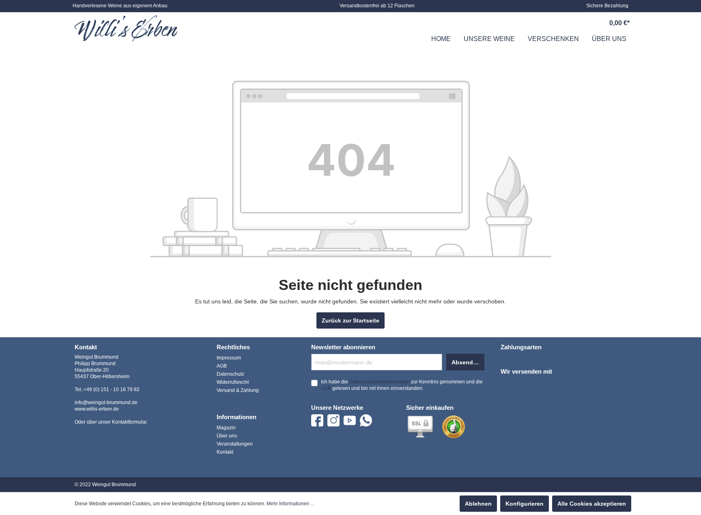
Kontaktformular (129, 422)
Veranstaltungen (235, 444)
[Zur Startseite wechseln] (126, 28)
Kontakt (225, 452)
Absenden (466, 362)
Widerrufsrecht (233, 382)
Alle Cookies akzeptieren (591, 503)
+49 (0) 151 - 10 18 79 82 (112, 389)
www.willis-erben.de (97, 409)
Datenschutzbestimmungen (379, 382)
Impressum (229, 358)
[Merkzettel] (562, 23)
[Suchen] (544, 23)
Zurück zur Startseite (350, 320)
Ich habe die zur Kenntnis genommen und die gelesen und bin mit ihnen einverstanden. (402, 385)
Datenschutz (230, 374)
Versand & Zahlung (238, 390)
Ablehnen (478, 503)
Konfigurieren (524, 503)
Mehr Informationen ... (290, 503)
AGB (222, 366)
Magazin (226, 428)
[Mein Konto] (581, 23)
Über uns (227, 436)
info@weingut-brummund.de (106, 402)
